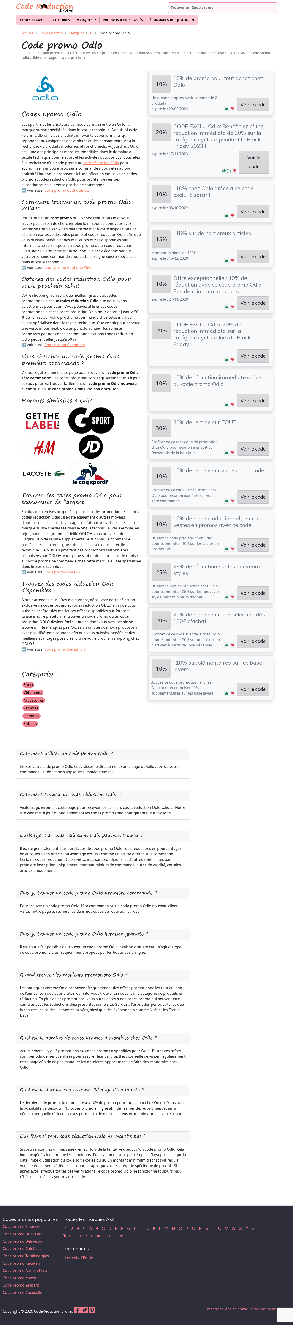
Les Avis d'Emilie (79, 1257)
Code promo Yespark (21, 1285)
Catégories (60, 20)
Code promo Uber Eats (22, 1233)
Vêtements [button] (33, 692)
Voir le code (253, 105)
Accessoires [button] (34, 700)
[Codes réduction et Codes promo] (45, 7)
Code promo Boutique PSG (67, 267)
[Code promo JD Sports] (91, 446)
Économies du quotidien (172, 20)
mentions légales (221, 1308)
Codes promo (32, 20)
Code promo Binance (21, 1226)
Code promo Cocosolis (22, 1292)
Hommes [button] (31, 715)
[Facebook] (77, 1311)
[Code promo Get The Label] (44, 420)
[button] (226, 108)
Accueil (28, 32)
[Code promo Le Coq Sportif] (90, 472)
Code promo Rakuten (21, 1263)
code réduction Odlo (101, 162)
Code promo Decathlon (64, 649)
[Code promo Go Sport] (91, 420)
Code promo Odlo (114, 32)
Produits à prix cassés (123, 20)
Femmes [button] (31, 708)
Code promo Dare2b (62, 572)
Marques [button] (84, 20)
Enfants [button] (30, 723)
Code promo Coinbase (22, 1248)
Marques (76, 32)
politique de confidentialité (260, 1308)
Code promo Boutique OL (66, 190)
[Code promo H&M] (44, 446)
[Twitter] (84, 1311)
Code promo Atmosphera (25, 1270)
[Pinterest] (92, 1311)
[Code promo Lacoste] (44, 472)
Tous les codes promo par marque (93, 1235)
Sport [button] (28, 684)
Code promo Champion (64, 344)
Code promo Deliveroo (22, 1241)
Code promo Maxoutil (22, 1277)
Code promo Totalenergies (26, 1255)
